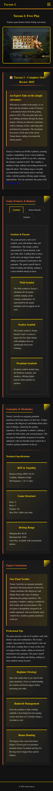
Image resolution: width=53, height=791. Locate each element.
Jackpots (26, 217)
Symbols (16, 209)
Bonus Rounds (35, 209)
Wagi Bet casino (12, 182)
